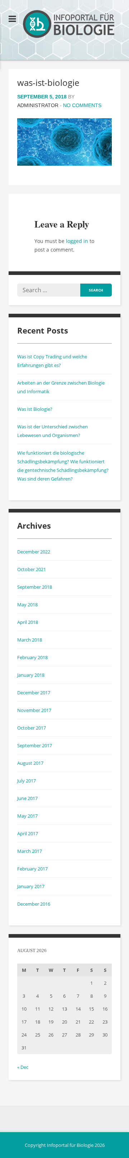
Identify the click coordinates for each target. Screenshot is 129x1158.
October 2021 (31, 569)
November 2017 (34, 710)
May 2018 (27, 604)
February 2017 (32, 868)
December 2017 (33, 692)
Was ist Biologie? (34, 409)
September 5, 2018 (42, 97)
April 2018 (27, 622)
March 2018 (29, 640)
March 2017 (29, 851)
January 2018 (30, 675)
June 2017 (27, 798)
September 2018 (34, 587)
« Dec (22, 1067)
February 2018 (32, 657)
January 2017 (30, 886)
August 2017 (30, 763)
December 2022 (33, 551)
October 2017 (31, 728)
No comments (82, 105)
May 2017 (27, 816)
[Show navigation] (12, 18)
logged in (77, 241)
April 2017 (27, 833)
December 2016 (33, 904)
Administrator (37, 105)
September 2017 (34, 745)
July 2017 (26, 780)
